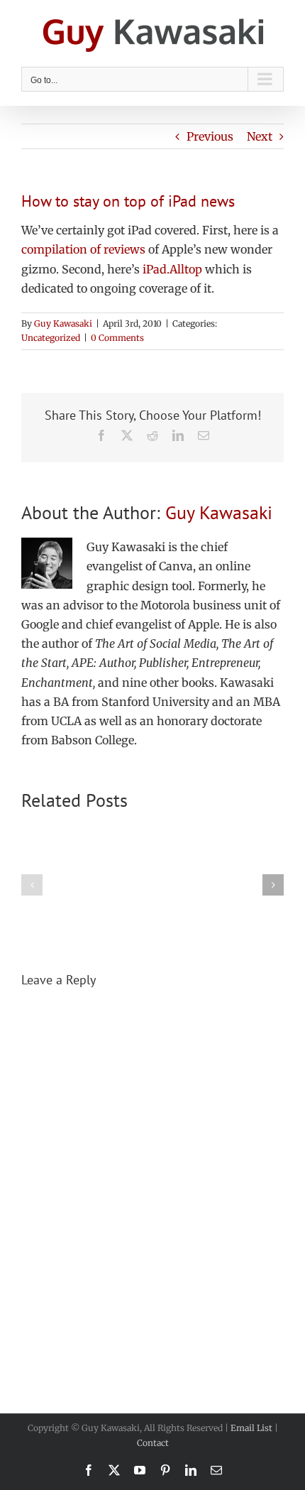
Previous (210, 136)
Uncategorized (50, 337)
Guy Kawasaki (63, 323)
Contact (153, 1442)
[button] (32, 885)
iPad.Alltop (172, 269)
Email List (251, 1428)
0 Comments (117, 337)
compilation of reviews (83, 249)
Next (259, 136)
